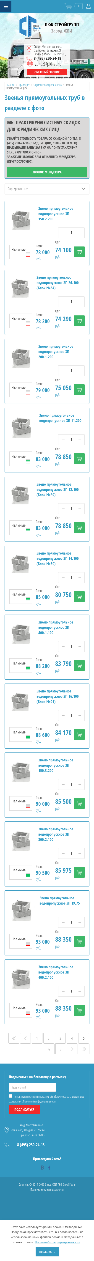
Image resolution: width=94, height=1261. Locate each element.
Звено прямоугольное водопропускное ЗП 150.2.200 (55, 214)
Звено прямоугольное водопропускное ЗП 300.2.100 (55, 834)
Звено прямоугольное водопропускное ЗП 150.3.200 (55, 765)
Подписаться (24, 1109)
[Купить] (79, 251)
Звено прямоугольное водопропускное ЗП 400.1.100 (55, 627)
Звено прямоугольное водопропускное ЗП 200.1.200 (55, 351)
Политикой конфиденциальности (39, 1101)
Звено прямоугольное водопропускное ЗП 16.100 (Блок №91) (58, 696)
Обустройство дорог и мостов (48, 85)
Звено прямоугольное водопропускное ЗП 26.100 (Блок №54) (58, 282)
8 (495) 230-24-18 (47, 58)
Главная (10, 85)
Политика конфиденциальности (47, 1189)
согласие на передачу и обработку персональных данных (54, 1096)
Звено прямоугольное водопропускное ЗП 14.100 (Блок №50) (58, 558)
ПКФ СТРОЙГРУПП (62, 24)
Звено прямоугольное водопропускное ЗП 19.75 (59, 900)
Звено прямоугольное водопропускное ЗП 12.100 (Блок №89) (58, 489)
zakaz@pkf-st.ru (48, 64)
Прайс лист (23, 85)
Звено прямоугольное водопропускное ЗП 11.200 (60, 418)
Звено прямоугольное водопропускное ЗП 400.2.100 (55, 972)
